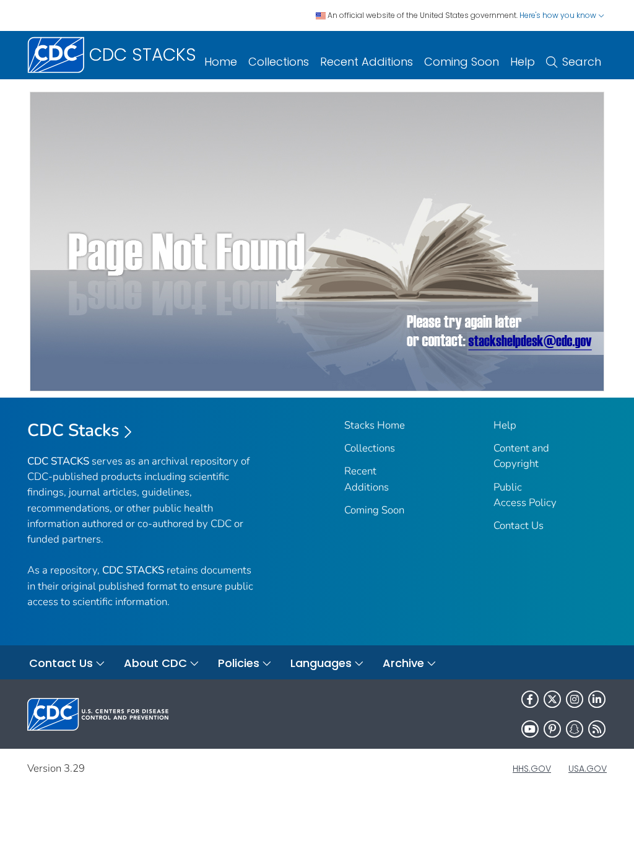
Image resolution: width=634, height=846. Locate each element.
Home (220, 61)
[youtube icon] (530, 729)
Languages (321, 663)
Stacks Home (374, 425)
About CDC (155, 663)
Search (581, 61)
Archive (403, 663)
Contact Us (518, 525)
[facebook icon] (530, 699)
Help (522, 61)
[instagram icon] (574, 699)
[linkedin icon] (597, 699)
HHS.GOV (532, 768)
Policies (238, 663)
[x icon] (552, 699)
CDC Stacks (73, 430)
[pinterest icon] (552, 729)
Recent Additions (366, 61)
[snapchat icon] (574, 729)
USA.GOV (587, 768)
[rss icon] (597, 729)
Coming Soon (461, 61)
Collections (278, 61)
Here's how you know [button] (558, 15)
